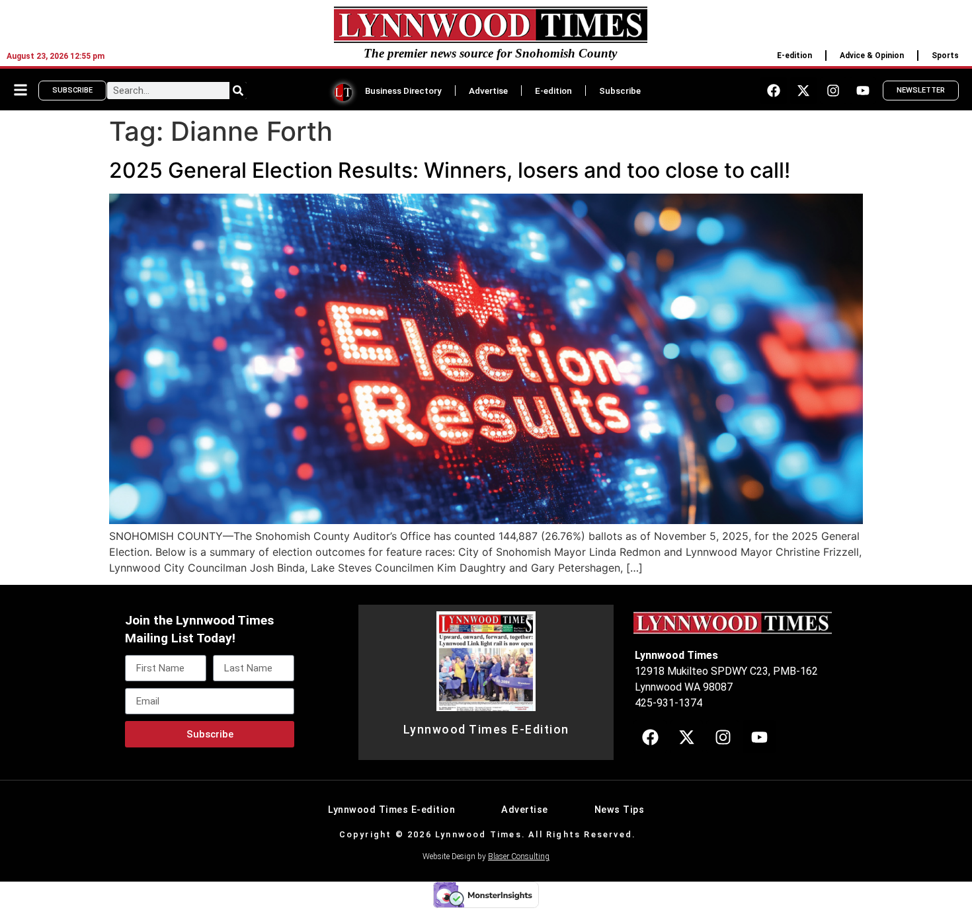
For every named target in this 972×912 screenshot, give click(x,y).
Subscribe (620, 90)
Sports (945, 55)
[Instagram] (833, 90)
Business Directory (403, 90)
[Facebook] (773, 90)
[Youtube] (863, 90)
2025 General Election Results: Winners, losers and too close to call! (449, 170)
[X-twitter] (803, 90)
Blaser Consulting (518, 856)
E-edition (794, 55)
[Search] (238, 90)
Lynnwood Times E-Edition (486, 729)
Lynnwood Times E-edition (391, 810)
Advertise (488, 90)
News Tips (619, 810)
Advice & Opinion (872, 55)
